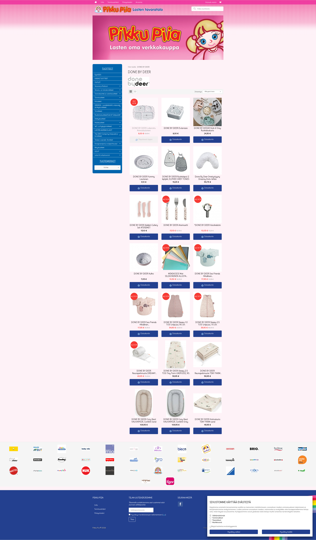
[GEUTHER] (134, 461)
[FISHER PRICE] (110, 461)
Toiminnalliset (217, 518)
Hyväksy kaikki (286, 532)
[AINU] (13, 450)
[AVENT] (37, 450)
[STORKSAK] (278, 471)
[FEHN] (85, 460)
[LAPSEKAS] (254, 460)
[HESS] (206, 461)
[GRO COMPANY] (158, 461)
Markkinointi (217, 522)
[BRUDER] (302, 450)
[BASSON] (134, 450)
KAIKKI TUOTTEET (101, 79)
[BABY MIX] (85, 450)
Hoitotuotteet (99, 123)
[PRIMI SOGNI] (206, 472)
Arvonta (139, 2)
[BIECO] (182, 453)
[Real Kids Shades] (254, 472)
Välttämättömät (218, 515)
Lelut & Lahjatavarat (102, 155)
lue (164, 515)
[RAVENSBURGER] (230, 474)
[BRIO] (254, 449)
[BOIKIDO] (206, 453)
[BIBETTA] (158, 451)
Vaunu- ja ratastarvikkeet (104, 90)
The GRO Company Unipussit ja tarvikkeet (106, 135)
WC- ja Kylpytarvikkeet (103, 126)
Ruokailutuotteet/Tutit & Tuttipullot (107, 115)
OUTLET (97, 82)
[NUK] (85, 474)
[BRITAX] (278, 450)
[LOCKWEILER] (278, 460)
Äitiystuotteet (99, 148)
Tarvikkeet (98, 111)
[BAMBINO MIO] (110, 453)
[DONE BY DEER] (13, 461)
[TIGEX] (170, 484)
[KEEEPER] (230, 461)
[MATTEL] (13, 474)
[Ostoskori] (220, 2)
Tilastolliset (216, 520)
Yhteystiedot (127, 2)
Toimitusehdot (113, 2)
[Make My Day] (302, 463)
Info (102, 2)
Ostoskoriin (177, 139)
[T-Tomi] (302, 472)
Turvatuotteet (99, 98)
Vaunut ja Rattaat (101, 86)
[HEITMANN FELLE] (182, 462)
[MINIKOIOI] (37, 471)
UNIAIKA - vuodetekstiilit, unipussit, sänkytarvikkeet (107, 106)
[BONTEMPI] (230, 449)
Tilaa (132, 519)
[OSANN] (134, 471)
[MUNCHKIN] (61, 472)
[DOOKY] (37, 460)
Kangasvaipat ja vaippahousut (106, 144)
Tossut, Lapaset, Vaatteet (104, 140)
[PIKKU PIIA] (158, 474)
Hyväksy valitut (233, 532)
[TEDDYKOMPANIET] (146, 482)
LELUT (97, 151)
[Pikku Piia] (158, 9)
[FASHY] (61, 461)
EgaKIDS (98, 75)
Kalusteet (98, 101)
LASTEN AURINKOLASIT (103, 130)
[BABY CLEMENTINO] (61, 453)
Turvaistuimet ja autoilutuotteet (106, 94)
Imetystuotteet (100, 119)
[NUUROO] (110, 474)
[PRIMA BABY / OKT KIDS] (182, 471)
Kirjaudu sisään (211, 2)
